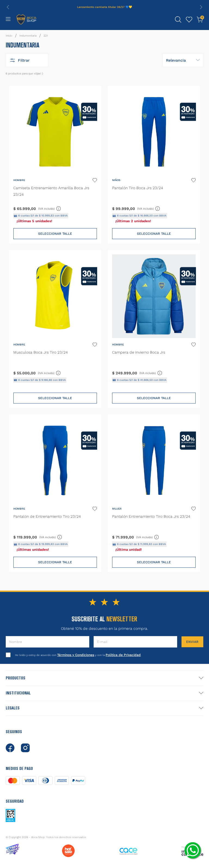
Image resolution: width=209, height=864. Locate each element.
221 (46, 35)
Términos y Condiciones (75, 655)
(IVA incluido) (49, 207)
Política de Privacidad (123, 655)
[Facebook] (10, 747)
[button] (178, 19)
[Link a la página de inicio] (9, 36)
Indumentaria (27, 35)
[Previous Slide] (8, 7)
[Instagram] (25, 747)
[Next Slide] (201, 7)
